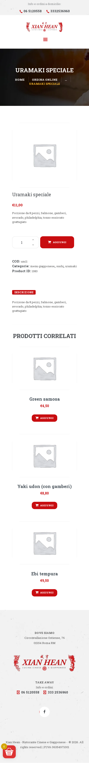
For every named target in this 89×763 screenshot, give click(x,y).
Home (20, 80)
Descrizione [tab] (23, 292)
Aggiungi (59, 242)
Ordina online (44, 80)
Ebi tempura (44, 573)
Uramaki (71, 266)
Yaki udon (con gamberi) (44, 486)
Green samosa (44, 399)
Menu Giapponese (42, 266)
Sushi (60, 266)
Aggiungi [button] (47, 418)
